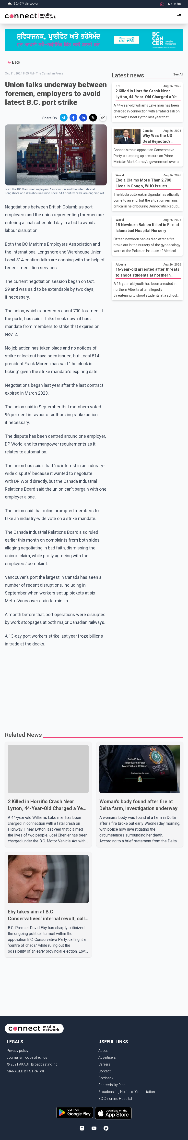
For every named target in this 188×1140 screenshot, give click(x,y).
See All (178, 74)
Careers (104, 1064)
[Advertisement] (94, 687)
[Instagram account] (82, 1128)
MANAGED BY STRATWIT (26, 1071)
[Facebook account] (106, 1128)
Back (16, 62)
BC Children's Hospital (115, 1099)
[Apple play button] (113, 1113)
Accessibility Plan (111, 1085)
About (103, 1051)
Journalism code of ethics (27, 1057)
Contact (104, 1071)
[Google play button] (74, 1113)
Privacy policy (17, 1051)
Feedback (105, 1078)
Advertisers (107, 1057)
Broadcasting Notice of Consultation (126, 1092)
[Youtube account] (94, 1128)
